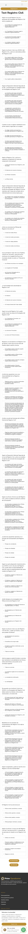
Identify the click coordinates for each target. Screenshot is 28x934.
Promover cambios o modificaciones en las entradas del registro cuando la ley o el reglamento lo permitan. (14, 843)
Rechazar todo (14, 931)
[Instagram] (2, 888)
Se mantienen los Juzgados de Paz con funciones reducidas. (14, 278)
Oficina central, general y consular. (12, 812)
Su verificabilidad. (9, 681)
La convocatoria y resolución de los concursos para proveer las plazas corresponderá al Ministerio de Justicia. (13, 116)
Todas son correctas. (9, 651)
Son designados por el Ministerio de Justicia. (13, 616)
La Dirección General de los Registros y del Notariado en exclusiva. (15, 715)
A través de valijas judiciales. (11, 241)
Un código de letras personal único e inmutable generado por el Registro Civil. (14, 136)
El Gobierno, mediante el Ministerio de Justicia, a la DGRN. (13, 592)
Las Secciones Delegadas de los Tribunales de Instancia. (12, 273)
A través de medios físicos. (11, 232)
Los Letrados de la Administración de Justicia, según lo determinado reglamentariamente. (13, 325)
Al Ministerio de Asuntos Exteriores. (13, 300)
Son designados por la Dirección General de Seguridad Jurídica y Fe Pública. (15, 605)
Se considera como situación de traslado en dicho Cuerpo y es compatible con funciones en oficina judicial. (15, 197)
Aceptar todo (14, 924)
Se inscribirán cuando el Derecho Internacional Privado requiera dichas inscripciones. (13, 366)
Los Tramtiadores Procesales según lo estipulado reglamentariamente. (14, 32)
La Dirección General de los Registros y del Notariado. (15, 165)
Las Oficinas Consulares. (10, 174)
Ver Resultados (14, 860)
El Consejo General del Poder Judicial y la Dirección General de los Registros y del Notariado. (14, 698)
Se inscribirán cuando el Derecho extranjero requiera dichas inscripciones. (14, 360)
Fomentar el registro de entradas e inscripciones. (13, 849)
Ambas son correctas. (10, 837)
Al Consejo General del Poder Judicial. (13, 304)
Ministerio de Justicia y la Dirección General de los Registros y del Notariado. (14, 710)
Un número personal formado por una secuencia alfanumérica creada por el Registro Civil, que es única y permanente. (14, 142)
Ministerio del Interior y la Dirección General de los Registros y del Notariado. (14, 704)
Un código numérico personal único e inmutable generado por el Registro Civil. (14, 131)
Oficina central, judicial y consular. (12, 817)
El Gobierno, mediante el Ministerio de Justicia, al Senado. (13, 575)
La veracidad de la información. (12, 677)
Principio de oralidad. (9, 552)
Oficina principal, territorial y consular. (13, 821)
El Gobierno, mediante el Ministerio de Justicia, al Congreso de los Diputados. (13, 581)
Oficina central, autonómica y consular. (13, 808)
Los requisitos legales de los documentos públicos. (14, 672)
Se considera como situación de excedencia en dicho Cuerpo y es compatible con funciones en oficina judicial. (14, 212)
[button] (22, 4)
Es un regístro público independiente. (13, 79)
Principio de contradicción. (10, 544)
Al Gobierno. (8, 295)
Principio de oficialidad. (10, 548)
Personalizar (14, 927)
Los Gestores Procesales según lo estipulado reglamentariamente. (13, 37)
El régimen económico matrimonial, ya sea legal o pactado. (14, 646)
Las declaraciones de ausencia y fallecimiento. (12, 637)
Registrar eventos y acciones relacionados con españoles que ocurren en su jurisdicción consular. (14, 382)
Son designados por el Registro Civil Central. (13, 622)
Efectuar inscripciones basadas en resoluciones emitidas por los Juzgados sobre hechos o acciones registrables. (14, 439)
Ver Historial (14, 865)
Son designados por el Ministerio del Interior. (13, 611)
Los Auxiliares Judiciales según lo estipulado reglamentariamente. (12, 43)
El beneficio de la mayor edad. (12, 641)
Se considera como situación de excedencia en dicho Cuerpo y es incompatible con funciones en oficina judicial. (14, 219)
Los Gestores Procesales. (11, 330)
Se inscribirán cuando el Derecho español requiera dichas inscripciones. (14, 349)
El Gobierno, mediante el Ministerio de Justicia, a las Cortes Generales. (13, 586)
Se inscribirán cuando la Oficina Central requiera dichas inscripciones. (13, 355)
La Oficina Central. (9, 179)
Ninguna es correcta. (9, 854)
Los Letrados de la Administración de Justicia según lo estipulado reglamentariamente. (13, 25)
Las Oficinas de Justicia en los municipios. (14, 263)
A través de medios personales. (12, 237)
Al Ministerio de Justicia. (10, 291)
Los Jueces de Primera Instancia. (12, 334)
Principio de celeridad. (10, 557)
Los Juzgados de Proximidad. (11, 267)
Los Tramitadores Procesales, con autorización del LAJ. (12, 319)
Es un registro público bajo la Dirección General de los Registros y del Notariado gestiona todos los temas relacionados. (14, 58)
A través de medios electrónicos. (12, 245)
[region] (14, 922)
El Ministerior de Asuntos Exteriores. (13, 170)
